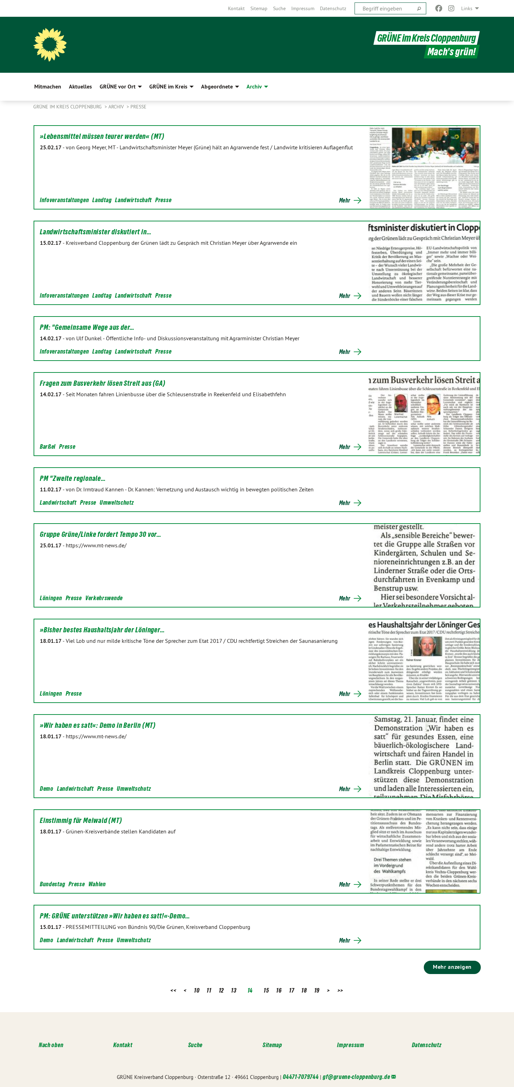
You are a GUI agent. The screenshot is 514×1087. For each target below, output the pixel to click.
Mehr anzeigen (452, 967)
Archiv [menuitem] (254, 86)
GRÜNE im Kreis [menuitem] (168, 86)
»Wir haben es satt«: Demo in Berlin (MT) (98, 725)
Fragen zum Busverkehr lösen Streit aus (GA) (102, 383)
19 (317, 990)
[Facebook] (438, 8)
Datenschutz (333, 8)
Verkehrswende (104, 598)
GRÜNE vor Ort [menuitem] (118, 86)
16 (278, 990)
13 (233, 990)
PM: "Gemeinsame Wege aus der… (87, 327)
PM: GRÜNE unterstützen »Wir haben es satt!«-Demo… (115, 916)
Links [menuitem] (466, 8)
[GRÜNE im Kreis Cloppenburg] (50, 45)
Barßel (48, 446)
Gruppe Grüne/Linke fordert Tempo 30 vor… (101, 534)
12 (221, 990)
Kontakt (236, 8)
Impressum (302, 8)
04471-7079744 (301, 1076)
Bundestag (52, 884)
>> (340, 990)
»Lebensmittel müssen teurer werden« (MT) (102, 136)
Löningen (51, 598)
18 (304, 990)
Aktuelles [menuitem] (80, 86)
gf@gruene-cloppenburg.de (356, 1076)
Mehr (344, 200)
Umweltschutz (117, 502)
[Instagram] (451, 8)
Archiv (116, 107)
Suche (279, 8)
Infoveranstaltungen (64, 200)
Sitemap (258, 8)
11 (209, 990)
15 (266, 990)
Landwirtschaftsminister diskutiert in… (95, 232)
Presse (138, 107)
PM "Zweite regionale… (73, 478)
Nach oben (51, 1045)
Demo (46, 788)
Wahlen (97, 884)
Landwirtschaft (133, 200)
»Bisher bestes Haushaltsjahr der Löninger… (102, 630)
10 (196, 990)
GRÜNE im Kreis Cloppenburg (426, 38)
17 (291, 990)
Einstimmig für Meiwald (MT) (81, 820)
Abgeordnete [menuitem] (217, 86)
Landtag (102, 200)
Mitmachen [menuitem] (47, 86)
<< (173, 990)
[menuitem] (236, 8)
